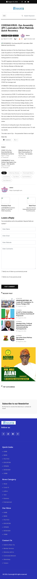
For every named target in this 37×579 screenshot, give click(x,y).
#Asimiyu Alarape (14, 173)
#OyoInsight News (28, 173)
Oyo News (16, 176)
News (10, 35)
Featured (4, 35)
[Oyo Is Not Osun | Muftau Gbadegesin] (7, 338)
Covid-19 (6, 487)
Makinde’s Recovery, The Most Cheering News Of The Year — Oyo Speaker (25, 152)
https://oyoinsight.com (15, 190)
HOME (5, 451)
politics (15, 35)
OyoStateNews (26, 176)
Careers (6, 563)
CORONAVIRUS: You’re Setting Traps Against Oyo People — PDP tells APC (8, 162)
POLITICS (6, 459)
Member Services (9, 548)
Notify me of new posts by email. (12, 277)
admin (28, 35)
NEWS (5, 455)
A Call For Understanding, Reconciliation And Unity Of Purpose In (25, 313)
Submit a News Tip (9, 545)
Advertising (7, 559)
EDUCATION (7, 462)
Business (6, 498)
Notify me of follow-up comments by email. (15, 271)
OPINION (6, 466)
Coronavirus (6, 176)
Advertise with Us (9, 552)
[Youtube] (28, 1)
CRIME (5, 473)
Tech (5, 495)
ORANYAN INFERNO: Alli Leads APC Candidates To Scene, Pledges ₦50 (24, 302)
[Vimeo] (17, 434)
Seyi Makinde (7, 180)
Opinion (19, 310)
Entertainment (8, 502)
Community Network (10, 556)
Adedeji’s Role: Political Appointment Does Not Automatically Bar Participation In (24, 326)
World (5, 484)
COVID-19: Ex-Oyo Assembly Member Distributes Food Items (7, 152)
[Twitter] (25, 1)
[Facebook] (22, 1)
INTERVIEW (7, 470)
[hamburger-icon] (4, 15)
